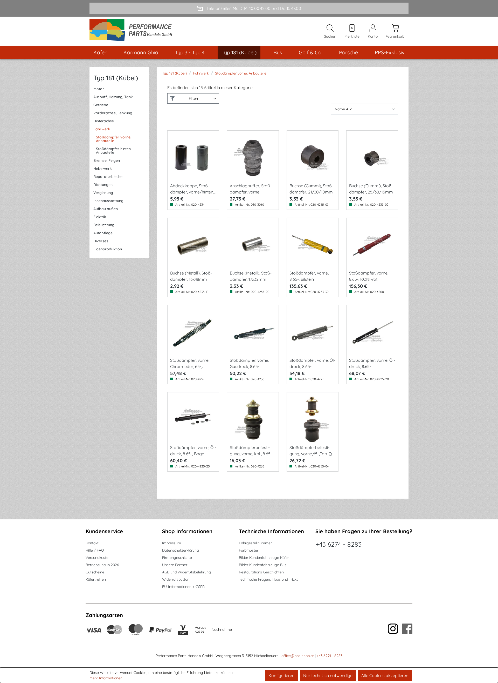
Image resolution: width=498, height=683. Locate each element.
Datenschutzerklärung (180, 550)
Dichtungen (103, 184)
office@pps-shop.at (297, 655)
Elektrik (99, 217)
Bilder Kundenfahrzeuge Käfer (264, 557)
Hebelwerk (102, 168)
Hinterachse (103, 121)
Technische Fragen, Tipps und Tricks (268, 579)
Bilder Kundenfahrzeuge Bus (262, 565)
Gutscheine (95, 572)
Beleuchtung (103, 225)
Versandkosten (98, 557)
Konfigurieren (281, 675)
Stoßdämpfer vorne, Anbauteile (113, 139)
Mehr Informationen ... (107, 678)
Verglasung (103, 192)
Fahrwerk (101, 129)
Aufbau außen (105, 208)
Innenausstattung (108, 200)
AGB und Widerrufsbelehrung (186, 572)
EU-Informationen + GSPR (183, 586)
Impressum (171, 543)
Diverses (100, 241)
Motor (98, 88)
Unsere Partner (174, 565)
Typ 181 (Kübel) (115, 78)
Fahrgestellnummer (255, 543)
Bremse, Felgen (106, 160)
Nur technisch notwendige (327, 675)
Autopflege (103, 233)
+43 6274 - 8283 (338, 544)
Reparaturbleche (107, 176)
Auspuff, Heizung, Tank (113, 97)
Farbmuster (248, 550)
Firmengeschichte (177, 557)
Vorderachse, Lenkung (112, 113)
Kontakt (92, 543)
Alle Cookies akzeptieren (384, 675)
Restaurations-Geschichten (261, 572)
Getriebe (100, 105)
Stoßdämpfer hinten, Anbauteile (114, 150)
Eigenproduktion (107, 249)
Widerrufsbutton (175, 579)
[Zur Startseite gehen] (132, 31)
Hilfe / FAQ (95, 550)
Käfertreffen (96, 579)
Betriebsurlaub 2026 (102, 565)
